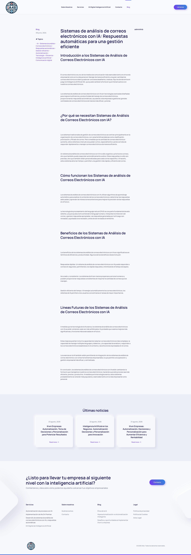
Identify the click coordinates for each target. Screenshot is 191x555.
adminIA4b (138, 29)
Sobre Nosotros (66, 7)
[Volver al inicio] (11, 7)
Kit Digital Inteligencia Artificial (100, 7)
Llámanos (180, 7)
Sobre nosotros (68, 504)
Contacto (118, 7)
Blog (128, 7)
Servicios (80, 7)
